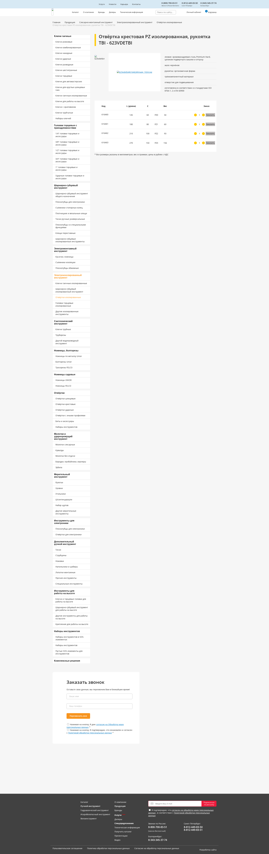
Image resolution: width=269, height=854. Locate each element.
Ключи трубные (63, 329)
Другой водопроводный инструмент (66, 342)
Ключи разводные (64, 64)
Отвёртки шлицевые (65, 398)
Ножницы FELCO (63, 385)
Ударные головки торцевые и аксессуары (69, 177)
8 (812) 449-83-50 (190, 3)
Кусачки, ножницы (64, 256)
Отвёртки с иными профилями (70, 415)
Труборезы (60, 335)
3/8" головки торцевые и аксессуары (67, 143)
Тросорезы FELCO (63, 367)
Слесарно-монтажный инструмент (96, 22)
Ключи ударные (63, 58)
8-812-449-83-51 (193, 830)
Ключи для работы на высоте (69, 101)
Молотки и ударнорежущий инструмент (63, 436)
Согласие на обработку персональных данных (156, 848)
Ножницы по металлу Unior (68, 356)
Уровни (59, 488)
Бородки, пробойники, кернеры (70, 461)
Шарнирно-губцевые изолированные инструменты (70, 240)
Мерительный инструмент (62, 475)
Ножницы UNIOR (63, 380)
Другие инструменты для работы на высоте (71, 617)
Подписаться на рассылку (209, 803)
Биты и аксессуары (64, 421)
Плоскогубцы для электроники (70, 202)
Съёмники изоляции (65, 262)
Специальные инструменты (69, 583)
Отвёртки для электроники (68, 534)
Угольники (60, 493)
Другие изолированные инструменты (66, 313)
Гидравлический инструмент (95, 810)
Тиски (58, 549)
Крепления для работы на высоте (71, 624)
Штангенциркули (63, 499)
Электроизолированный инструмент (134, 22)
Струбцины (60, 555)
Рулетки (59, 482)
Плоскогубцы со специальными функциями (70, 226)
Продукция (70, 22)
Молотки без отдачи (65, 456)
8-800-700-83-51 (157, 827)
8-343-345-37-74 (157, 840)
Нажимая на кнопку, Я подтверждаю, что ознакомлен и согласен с (99, 731)
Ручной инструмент (90, 806)
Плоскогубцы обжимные (67, 268)
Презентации (120, 835)
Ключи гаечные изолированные (71, 95)
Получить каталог (123, 831)
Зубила (58, 467)
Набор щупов (61, 505)
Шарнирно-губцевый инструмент (66, 186)
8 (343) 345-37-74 (208, 3)
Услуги (102, 4)
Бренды (101, 12)
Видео (117, 840)
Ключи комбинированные (68, 47)
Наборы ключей (63, 118)
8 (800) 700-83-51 (170, 3)
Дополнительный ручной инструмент (65, 542)
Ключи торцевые (63, 76)
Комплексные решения (67, 661)
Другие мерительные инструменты (65, 512)
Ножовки (59, 561)
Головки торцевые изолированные (64, 304)
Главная (56, 22)
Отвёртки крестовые (65, 404)
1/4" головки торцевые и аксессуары (67, 135)
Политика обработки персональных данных (108, 848)
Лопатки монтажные (65, 572)
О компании (88, 12)
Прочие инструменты (65, 578)
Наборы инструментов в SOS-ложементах (69, 638)
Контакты (136, 4)
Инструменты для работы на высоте (64, 592)
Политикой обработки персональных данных (90, 732)
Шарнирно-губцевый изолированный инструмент (69, 290)
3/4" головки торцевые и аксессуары (67, 160)
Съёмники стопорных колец (69, 207)
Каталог (75, 12)
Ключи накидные (63, 53)
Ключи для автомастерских (68, 81)
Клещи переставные (65, 233)
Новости (112, 4)
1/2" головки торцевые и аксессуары (67, 151)
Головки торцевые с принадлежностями (65, 126)
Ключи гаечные (62, 36)
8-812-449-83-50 (193, 827)
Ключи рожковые (63, 41)
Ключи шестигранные (66, 70)
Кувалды (59, 450)
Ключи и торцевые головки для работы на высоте (70, 600)
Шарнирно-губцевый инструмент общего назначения (71, 195)
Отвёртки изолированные (169, 22)
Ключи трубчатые (64, 112)
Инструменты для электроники (64, 521)
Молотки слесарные (65, 444)
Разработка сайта (208, 849)
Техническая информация (131, 12)
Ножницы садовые (64, 374)
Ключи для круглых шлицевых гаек (70, 88)
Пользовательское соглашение (67, 848)
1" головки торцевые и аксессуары (66, 168)
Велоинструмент (89, 818)
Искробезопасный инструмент (95, 814)
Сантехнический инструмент (63, 322)
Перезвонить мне (78, 716)
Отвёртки (59, 393)
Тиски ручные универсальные (70, 219)
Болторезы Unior (63, 361)
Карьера (124, 4)
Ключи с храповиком (65, 107)
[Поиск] (178, 12)
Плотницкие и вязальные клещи (71, 213)
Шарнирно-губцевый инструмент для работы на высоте (71, 608)
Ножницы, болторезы (66, 350)
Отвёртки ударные (64, 410)
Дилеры (112, 12)
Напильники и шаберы (66, 566)
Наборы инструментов (66, 427)
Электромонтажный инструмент (65, 249)
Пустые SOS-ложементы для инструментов (69, 652)
